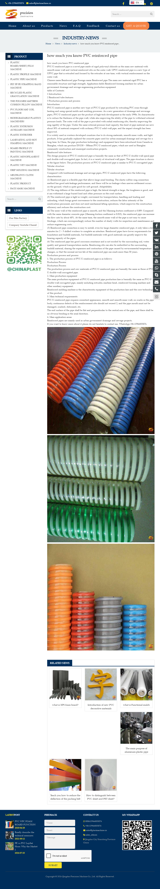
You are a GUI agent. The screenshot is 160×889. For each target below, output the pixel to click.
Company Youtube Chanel (23, 224)
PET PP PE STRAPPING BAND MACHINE (25, 86)
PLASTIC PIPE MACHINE (23, 79)
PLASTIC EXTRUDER (21, 135)
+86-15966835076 (16, 3)
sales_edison (91, 835)
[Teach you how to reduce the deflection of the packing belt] (65, 775)
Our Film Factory (18, 218)
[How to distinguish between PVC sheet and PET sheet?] (101, 775)
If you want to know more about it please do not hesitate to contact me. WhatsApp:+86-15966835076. (97, 324)
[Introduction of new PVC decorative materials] (101, 684)
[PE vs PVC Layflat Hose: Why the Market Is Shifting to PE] (9, 849)
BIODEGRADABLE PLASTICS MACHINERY (25, 120)
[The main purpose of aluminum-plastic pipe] (136, 728)
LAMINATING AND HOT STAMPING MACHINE (23, 142)
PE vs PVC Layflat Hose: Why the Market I (26, 846)
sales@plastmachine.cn (40, 3)
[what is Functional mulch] (136, 684)
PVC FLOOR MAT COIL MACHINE (22, 111)
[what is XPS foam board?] (65, 684)
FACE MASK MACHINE (22, 188)
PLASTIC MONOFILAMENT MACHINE (24, 158)
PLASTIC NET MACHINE (23, 165)
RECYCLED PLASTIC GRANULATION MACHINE (24, 94)
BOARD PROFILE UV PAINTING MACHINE (21, 150)
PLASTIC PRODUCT (20, 183)
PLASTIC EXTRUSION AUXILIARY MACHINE (22, 128)
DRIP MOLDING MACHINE (24, 170)
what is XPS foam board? (65, 704)
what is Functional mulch (136, 704)
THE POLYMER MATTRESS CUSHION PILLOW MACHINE (26, 103)
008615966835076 (93, 821)
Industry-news (80, 38)
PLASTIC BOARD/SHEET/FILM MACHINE (21, 66)
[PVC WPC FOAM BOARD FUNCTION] (9, 827)
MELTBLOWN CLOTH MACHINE (21, 177)
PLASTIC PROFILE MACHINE (25, 74)
